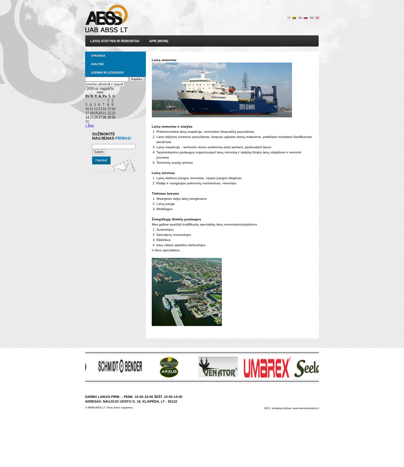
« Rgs (89, 125)
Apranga (98, 55)
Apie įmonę (158, 41)
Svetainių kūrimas (281, 408)
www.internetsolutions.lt (305, 408)
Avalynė (97, 64)
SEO (267, 408)
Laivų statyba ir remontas (114, 41)
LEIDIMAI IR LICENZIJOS (107, 72)
